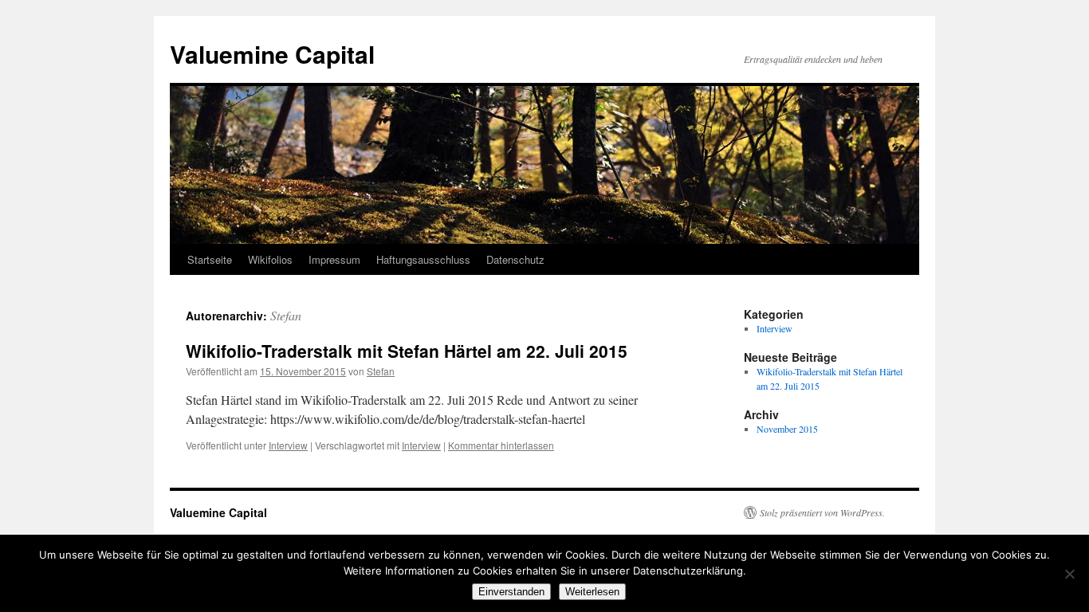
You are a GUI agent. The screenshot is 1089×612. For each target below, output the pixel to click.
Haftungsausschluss (423, 259)
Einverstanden (511, 592)
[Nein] (1069, 574)
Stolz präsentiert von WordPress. (822, 512)
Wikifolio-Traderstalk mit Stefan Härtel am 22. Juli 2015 (406, 351)
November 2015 (787, 428)
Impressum (334, 259)
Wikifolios (270, 259)
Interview (288, 445)
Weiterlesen (592, 592)
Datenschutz (515, 259)
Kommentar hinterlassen (501, 445)
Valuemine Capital (272, 54)
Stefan (285, 315)
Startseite (209, 259)
